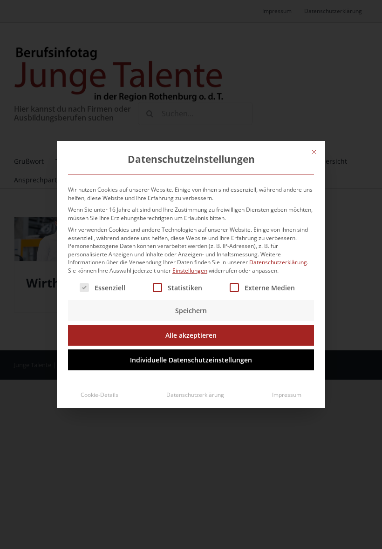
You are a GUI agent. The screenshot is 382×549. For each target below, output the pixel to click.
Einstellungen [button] (189, 270)
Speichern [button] (191, 310)
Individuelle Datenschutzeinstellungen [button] (191, 359)
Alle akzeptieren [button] (191, 335)
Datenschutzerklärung (278, 262)
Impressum (286, 395)
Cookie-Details (99, 395)
